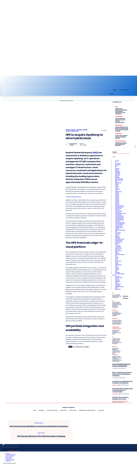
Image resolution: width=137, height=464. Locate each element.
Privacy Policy (9, 457)
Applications (70, 129)
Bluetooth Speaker (119, 180)
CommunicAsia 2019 (119, 219)
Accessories (117, 164)
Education (117, 249)
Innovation (117, 276)
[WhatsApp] (104, 144)
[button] (110, 86)
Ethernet (117, 257)
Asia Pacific (117, 173)
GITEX (116, 266)
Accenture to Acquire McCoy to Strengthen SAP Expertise (122, 382)
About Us (8, 453)
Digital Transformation (119, 239)
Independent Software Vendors (120, 401)
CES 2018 (117, 194)
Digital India (117, 237)
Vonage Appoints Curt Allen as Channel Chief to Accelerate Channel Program (121, 129)
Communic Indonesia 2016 (120, 213)
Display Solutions (118, 241)
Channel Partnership (119, 207)
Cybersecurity (118, 232)
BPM (116, 181)
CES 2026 (117, 204)
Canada (116, 187)
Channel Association (119, 205)
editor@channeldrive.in (13, 450)
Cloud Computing (72, 131)
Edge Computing (118, 248)
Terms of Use (9, 458)
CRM (116, 106)
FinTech (116, 262)
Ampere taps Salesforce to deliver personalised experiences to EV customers (121, 111)
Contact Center (118, 226)
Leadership (117, 285)
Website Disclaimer (10, 459)
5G (115, 162)
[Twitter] (7, 82)
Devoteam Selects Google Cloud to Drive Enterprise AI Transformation (122, 390)
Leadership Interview (119, 286)
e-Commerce (118, 245)
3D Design (117, 160)
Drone (116, 244)
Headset (117, 269)
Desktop (117, 235)
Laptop (116, 282)
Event (116, 259)
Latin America (118, 284)
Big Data (117, 176)
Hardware (117, 268)
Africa (116, 166)
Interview (117, 278)
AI (115, 167)
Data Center (117, 234)
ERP (116, 255)
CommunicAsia (118, 214)
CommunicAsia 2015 (119, 216)
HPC (116, 271)
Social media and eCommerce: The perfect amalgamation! (120, 120)
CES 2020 (117, 196)
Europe (116, 258)
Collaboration (118, 212)
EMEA (116, 252)
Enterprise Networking (119, 254)
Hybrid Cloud (79, 346)
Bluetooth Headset (119, 178)
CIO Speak (117, 209)
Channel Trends (81, 129)
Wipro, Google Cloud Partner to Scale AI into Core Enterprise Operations (122, 374)
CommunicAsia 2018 (119, 218)
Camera (116, 186)
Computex (117, 221)
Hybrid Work (117, 272)
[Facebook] (2, 82)
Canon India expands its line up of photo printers (121, 137)
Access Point (118, 163)
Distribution (118, 133)
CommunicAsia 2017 (119, 217)
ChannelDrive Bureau (73, 144)
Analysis (117, 169)
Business (117, 184)
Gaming (116, 263)
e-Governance (118, 246)
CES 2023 (117, 200)
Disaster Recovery (119, 240)
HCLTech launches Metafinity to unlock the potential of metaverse (39, 426)
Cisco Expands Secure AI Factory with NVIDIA (121, 365)
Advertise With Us (10, 455)
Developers (117, 236)
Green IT (117, 267)
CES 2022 (117, 199)
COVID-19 (117, 228)
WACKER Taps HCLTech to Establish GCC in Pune (120, 398)
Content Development (11, 454)
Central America (118, 191)
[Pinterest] (99, 144)
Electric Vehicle (118, 250)
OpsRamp (86, 346)
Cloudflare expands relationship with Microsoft (121, 144)
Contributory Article (119, 227)
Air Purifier (117, 168)
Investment (117, 280)
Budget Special (118, 182)
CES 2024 (117, 201)
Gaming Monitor (118, 264)
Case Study (117, 189)
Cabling (116, 185)
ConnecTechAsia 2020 (119, 223)
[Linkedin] (5, 82)
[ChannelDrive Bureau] (67, 144)
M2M (116, 287)
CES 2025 (117, 203)
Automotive (117, 175)
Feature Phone (118, 261)
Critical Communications (120, 230)
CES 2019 (117, 195)
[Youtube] (9, 82)
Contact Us (8, 461)
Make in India (118, 289)
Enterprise (117, 253)
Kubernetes (117, 281)
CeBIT (116, 190)
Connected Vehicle (119, 225)
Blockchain (117, 177)
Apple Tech (117, 171)
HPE (95, 152)
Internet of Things (118, 277)
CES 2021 (117, 198)
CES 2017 (117, 193)
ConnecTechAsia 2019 (119, 222)
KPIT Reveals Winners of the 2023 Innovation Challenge (41, 436)
